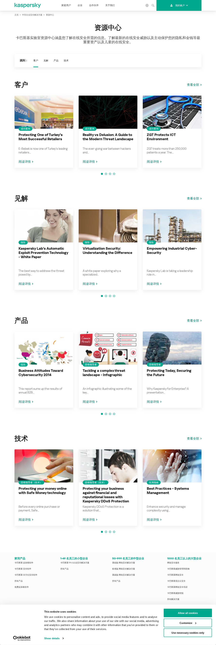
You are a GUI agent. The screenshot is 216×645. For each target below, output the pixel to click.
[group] (44, 132)
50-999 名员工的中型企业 (128, 558)
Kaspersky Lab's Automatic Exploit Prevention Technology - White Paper (43, 252)
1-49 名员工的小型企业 (74, 558)
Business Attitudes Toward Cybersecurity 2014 (41, 373)
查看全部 (193, 84)
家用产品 (20, 558)
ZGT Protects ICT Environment (161, 137)
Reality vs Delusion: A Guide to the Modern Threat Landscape (108, 137)
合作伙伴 (94, 5)
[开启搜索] (153, 5)
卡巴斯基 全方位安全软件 (26, 575)
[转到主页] (28, 5)
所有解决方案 (173, 599)
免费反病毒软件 (22, 587)
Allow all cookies (188, 613)
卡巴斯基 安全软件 (23, 569)
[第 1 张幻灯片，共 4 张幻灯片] (102, 174)
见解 (46, 60)
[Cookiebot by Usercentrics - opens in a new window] (22, 638)
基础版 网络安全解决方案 (123, 563)
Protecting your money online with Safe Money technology (43, 491)
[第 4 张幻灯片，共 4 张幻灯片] (114, 174)
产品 (56, 60)
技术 (66, 60)
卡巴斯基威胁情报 (175, 593)
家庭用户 (66, 5)
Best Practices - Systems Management (168, 491)
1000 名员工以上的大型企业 (184, 558)
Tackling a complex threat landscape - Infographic (104, 373)
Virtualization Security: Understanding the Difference (107, 250)
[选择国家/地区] (147, 5)
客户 (35, 60)
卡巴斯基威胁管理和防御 (178, 569)
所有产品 (19, 581)
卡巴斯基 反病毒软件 (24, 563)
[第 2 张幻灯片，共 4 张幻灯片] (106, 174)
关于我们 (110, 5)
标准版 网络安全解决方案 (123, 569)
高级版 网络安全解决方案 (123, 575)
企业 (80, 5)
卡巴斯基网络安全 (175, 575)
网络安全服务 (173, 563)
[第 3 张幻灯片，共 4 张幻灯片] (110, 174)
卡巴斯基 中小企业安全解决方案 (74, 563)
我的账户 (180, 5)
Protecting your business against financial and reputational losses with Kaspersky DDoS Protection (106, 495)
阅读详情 (25, 161)
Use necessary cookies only (187, 632)
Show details (52, 638)
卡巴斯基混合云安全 (176, 581)
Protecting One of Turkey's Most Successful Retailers (41, 137)
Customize (186, 622)
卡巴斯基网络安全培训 (177, 587)
